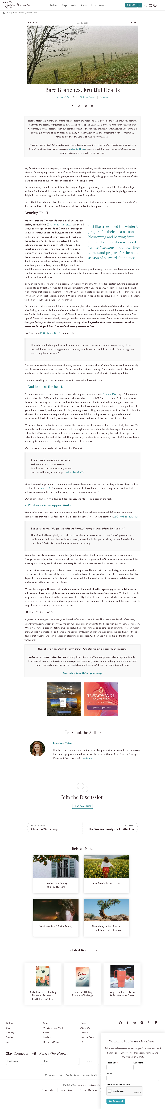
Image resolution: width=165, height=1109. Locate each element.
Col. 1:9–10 (54, 224)
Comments (104, 97)
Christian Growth (88, 97)
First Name (12, 1061)
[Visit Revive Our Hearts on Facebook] (127, 1022)
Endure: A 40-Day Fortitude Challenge (82, 994)
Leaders (73, 5)
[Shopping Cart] (150, 5)
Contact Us (86, 1032)
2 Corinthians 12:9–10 (125, 517)
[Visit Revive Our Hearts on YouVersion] (156, 1022)
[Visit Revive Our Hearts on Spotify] (142, 1022)
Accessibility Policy (88, 1089)
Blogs (64, 5)
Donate (131, 5)
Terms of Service (67, 1089)
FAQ (83, 1042)
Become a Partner (51, 1042)
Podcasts (54, 5)
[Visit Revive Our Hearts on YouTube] (135, 1022)
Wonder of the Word (53, 1028)
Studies (84, 5)
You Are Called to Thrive (106, 883)
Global (46, 1032)
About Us (85, 1028)
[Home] (4, 13)
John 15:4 (45, 488)
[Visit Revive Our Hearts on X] (149, 1022)
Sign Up (89, 1061)
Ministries (89, 1085)
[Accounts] (154, 5)
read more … (88, 758)
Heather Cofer (62, 97)
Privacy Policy (48, 1089)
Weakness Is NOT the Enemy (55, 926)
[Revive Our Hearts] (17, 5)
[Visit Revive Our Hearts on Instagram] (120, 1022)
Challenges (11, 1032)
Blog (10, 12)
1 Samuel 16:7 (110, 394)
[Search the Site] (145, 5)
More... (102, 5)
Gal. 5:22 (66, 224)
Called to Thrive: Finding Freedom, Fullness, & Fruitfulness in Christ (43, 995)
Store (93, 5)
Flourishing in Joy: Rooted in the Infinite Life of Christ (106, 928)
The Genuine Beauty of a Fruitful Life (55, 885)
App (8, 1042)
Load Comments (82, 806)
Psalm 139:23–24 (74, 472)
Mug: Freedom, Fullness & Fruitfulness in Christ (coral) (122, 995)
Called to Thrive (77, 149)
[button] (160, 5)
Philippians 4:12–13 (50, 333)
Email (47, 1061)
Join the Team (87, 1037)
